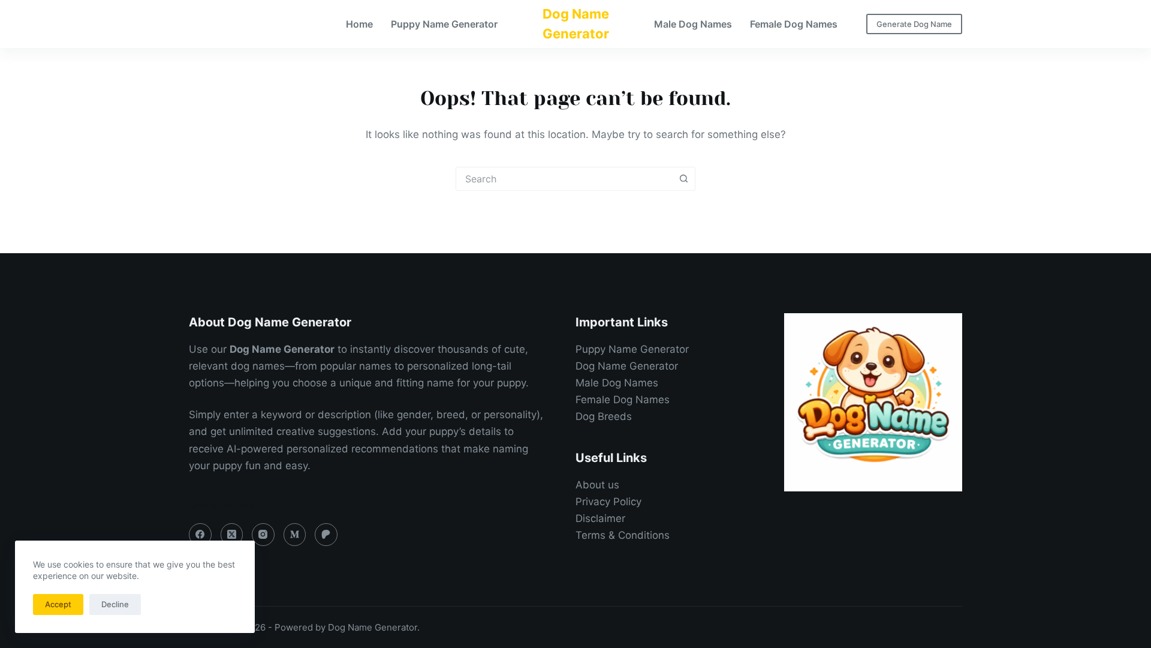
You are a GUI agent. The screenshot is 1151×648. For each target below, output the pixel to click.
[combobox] (564, 179)
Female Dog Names (793, 24)
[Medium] (295, 534)
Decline (115, 604)
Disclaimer (600, 518)
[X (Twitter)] (232, 534)
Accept (58, 604)
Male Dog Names (693, 24)
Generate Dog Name (914, 24)
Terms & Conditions (623, 535)
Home (359, 24)
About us (597, 485)
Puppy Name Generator (444, 24)
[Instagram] (263, 534)
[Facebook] (200, 534)
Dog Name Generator (627, 366)
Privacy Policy (608, 502)
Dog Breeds (604, 416)
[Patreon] (326, 534)
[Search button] (683, 178)
